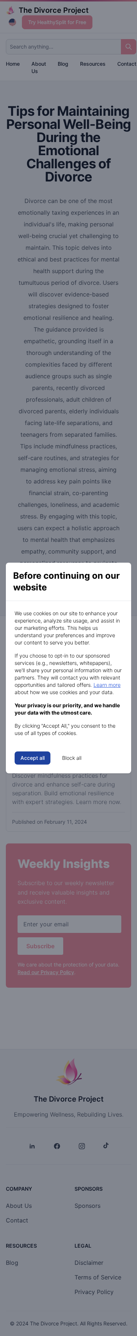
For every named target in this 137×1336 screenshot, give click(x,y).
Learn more (107, 685)
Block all (71, 758)
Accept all (32, 758)
